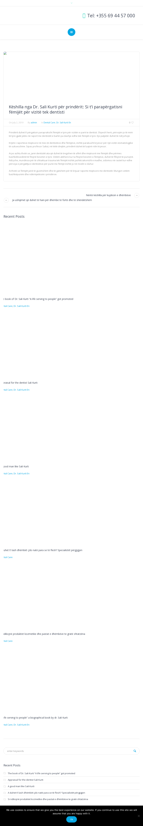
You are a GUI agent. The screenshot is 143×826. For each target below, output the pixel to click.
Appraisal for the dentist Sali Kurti (18, 382)
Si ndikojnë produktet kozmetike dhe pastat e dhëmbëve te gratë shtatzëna (42, 634)
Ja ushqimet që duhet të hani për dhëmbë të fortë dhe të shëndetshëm (52, 200)
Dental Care (49, 122)
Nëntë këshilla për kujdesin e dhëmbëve (108, 195)
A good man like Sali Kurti (14, 466)
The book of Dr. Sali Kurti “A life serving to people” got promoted (36, 299)
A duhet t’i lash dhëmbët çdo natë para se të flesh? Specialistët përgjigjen (41, 550)
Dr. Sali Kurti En (63, 122)
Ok (71, 819)
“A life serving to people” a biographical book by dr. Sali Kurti (34, 717)
